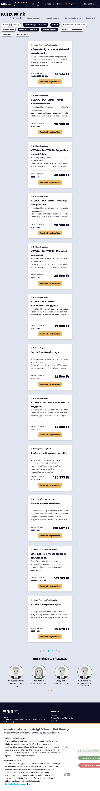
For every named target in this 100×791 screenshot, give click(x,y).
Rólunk (59, 4)
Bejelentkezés (90, 4)
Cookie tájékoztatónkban (15, 784)
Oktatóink (49, 4)
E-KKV (39, 3)
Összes (5, 25)
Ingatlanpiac (7, 34)
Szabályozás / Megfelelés (28, 30)
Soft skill (55, 25)
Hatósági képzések (49, 30)
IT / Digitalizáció (8, 30)
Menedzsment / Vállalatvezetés (74, 25)
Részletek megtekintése (50, 81)
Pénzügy (16, 25)
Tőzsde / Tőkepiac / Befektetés (35, 25)
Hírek (32, 4)
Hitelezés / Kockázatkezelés (72, 30)
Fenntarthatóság (22, 34)
